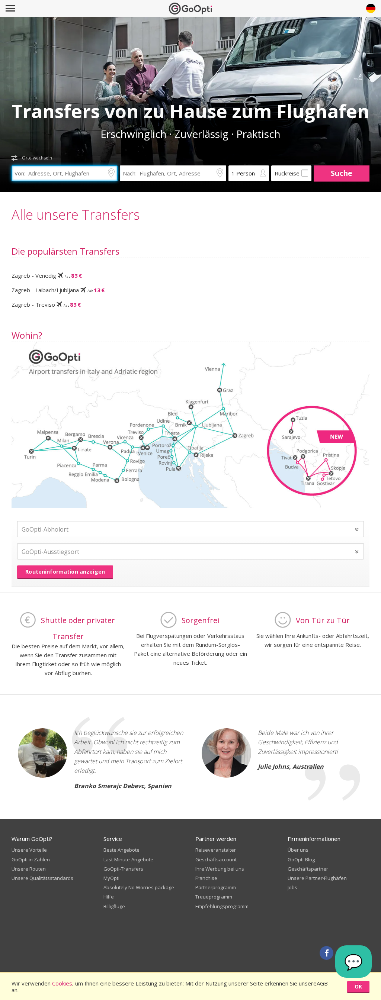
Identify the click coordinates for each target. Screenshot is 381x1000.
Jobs (292, 887)
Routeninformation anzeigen (65, 571)
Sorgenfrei (200, 620)
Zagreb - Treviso (46, 304)
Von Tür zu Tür (323, 620)
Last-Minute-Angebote (128, 859)
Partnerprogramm (215, 887)
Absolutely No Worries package (138, 887)
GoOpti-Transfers (123, 868)
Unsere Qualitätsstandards (42, 878)
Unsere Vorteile (29, 849)
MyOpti (111, 878)
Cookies (62, 983)
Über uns (298, 849)
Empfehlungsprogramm (222, 906)
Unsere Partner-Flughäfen (317, 878)
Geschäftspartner (308, 868)
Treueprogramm (213, 896)
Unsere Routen (29, 868)
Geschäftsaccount (216, 859)
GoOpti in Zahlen (31, 859)
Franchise (206, 878)
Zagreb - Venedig (47, 275)
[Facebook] (326, 953)
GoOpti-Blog (301, 859)
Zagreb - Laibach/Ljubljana (58, 290)
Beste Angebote (121, 849)
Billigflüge (114, 906)
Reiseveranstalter (215, 849)
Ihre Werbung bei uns (219, 868)
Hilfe (108, 896)
